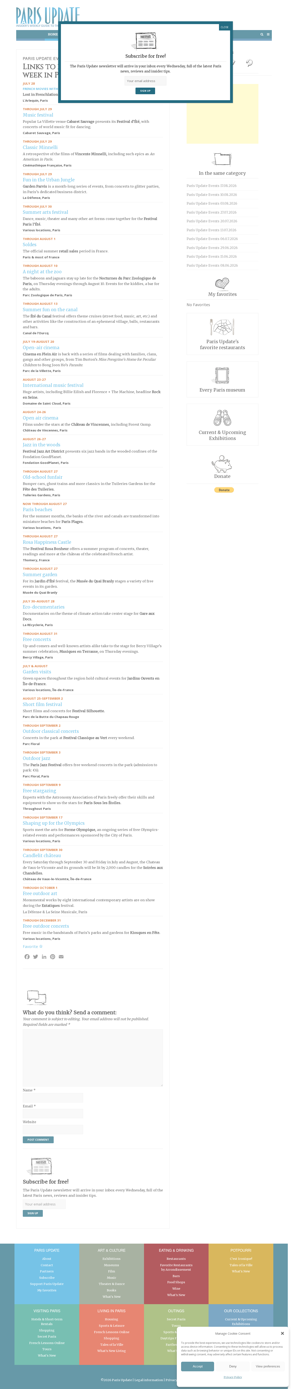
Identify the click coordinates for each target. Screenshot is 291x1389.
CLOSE (224, 27)
